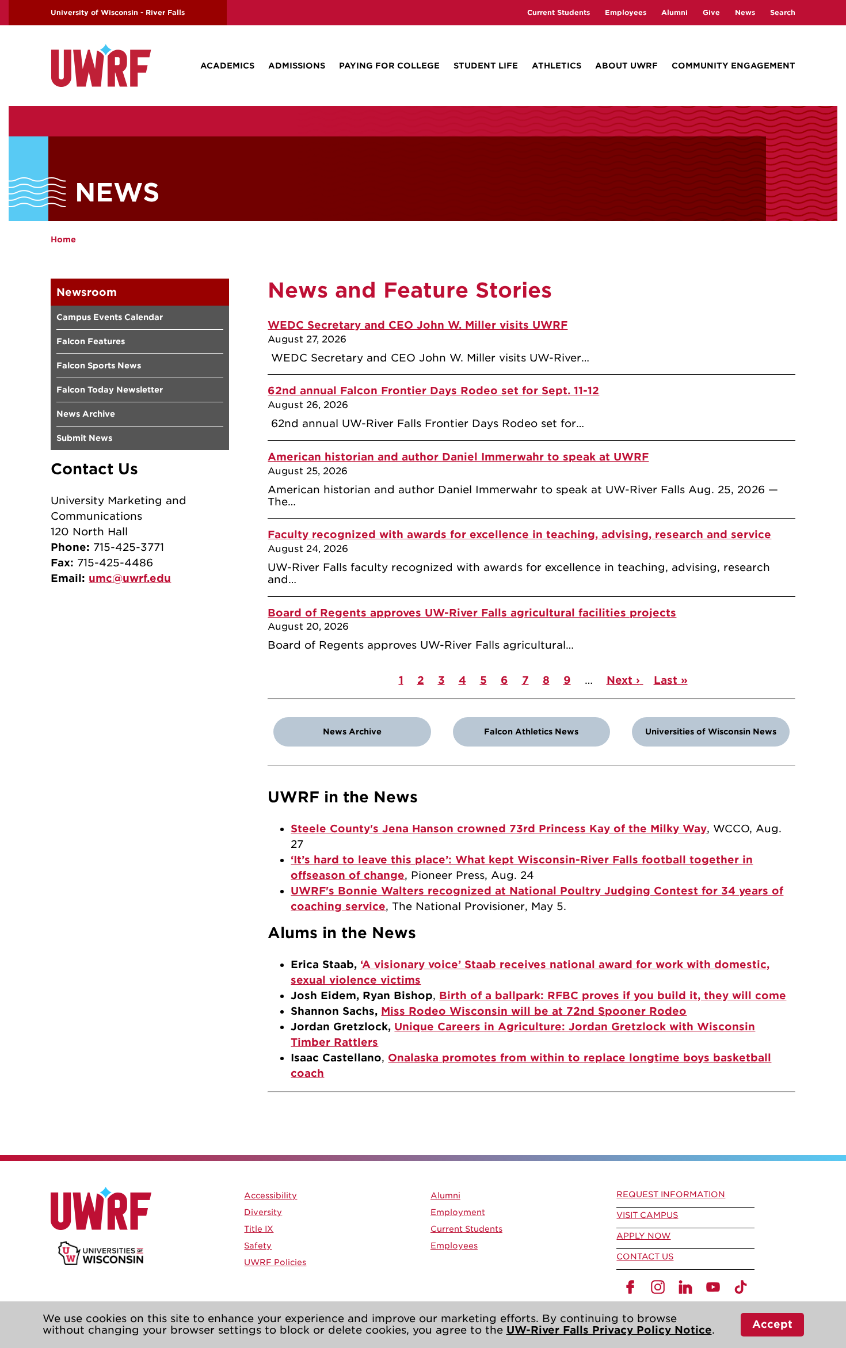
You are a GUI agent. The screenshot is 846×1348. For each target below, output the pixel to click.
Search (782, 12)
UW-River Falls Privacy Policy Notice (609, 1330)
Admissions (296, 65)
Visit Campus (647, 1215)
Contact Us (644, 1256)
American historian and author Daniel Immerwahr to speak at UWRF (458, 457)
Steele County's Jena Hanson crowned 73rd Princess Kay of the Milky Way (499, 828)
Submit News (84, 438)
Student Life (486, 65)
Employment (457, 1212)
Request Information (670, 1194)
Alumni (674, 12)
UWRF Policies (275, 1262)
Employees (625, 12)
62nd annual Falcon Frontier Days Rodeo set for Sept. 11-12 (433, 390)
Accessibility (270, 1195)
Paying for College (389, 65)
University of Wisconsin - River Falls (118, 12)
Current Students (558, 12)
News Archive (85, 413)
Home (63, 239)
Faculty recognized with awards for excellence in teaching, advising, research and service (519, 534)
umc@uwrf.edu (130, 578)
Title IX (258, 1228)
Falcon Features (90, 341)
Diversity (263, 1212)
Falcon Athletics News (531, 731)
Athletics (556, 65)
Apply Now (643, 1235)
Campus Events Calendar (109, 317)
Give (711, 12)
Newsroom (86, 292)
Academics (227, 65)
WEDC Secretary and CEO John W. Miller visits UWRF (417, 325)
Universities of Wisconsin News (710, 731)
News (745, 12)
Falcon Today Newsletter (109, 389)
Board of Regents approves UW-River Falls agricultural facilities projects (472, 613)
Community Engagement (733, 65)
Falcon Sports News (98, 365)
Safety (258, 1245)
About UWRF (626, 65)
